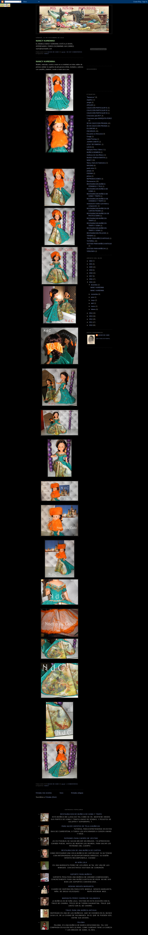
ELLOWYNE (91, 128)
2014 (91, 313)
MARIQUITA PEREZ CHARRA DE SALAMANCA (81, 898)
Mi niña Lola (81, 862)
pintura (89, 176)
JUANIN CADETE (93, 142)
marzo (93, 306)
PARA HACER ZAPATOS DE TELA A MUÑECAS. (81, 826)
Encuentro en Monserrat (95, 134)
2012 (91, 319)
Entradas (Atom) (51, 797)
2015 (91, 282)
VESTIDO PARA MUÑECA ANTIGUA (99, 244)
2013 (91, 316)
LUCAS (89, 147)
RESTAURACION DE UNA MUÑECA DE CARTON (81, 850)
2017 (91, 276)
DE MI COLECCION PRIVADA (97, 123)
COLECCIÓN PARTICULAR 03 (97, 113)
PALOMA (81, 922)
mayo (93, 300)
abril (92, 303)
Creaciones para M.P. (94, 116)
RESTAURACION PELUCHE (96, 233)
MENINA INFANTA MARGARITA (81, 886)
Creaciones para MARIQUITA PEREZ (99, 118)
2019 (91, 270)
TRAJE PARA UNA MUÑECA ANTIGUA (81, 910)
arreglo (89, 102)
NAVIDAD (90, 165)
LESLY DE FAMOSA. (94, 144)
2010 (91, 325)
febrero (93, 309)
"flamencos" (91, 97)
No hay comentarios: (75, 52)
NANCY (46, 53)
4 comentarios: (73, 784)
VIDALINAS (91, 251)
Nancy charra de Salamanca (96, 163)
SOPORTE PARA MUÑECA (81, 874)
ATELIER (90, 105)
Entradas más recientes (44, 793)
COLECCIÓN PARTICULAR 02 (97, 110)
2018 (91, 273)
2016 (91, 279)
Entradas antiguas (77, 793)
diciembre (94, 285)
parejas (89, 171)
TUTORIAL (90, 241)
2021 (91, 264)
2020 (91, 267)
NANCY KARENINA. (45, 61)
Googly (89, 136)
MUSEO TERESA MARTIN (96, 158)
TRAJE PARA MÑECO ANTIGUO (98, 238)
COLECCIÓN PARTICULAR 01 (97, 108)
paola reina (90, 168)
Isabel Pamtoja (92, 139)
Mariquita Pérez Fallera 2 (95, 150)
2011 (91, 322)
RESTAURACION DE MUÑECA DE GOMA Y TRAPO (81, 814)
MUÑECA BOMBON (93, 152)
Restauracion (91, 181)
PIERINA (90, 173)
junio (93, 297)
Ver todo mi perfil (103, 338)
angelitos (90, 100)
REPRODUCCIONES (94, 179)
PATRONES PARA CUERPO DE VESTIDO (81, 838)
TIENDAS (90, 236)
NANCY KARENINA (45, 41)
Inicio (61, 793)
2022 (91, 261)
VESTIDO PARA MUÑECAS (96, 248)
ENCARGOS (91, 131)
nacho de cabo (103, 335)
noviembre (94, 294)
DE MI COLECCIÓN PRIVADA (97, 126)
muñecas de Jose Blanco (95, 155)
